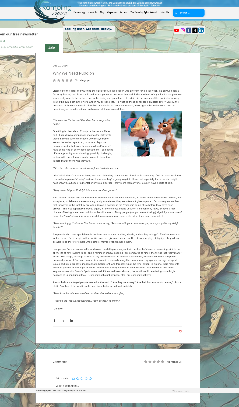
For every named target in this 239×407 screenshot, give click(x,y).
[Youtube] (176, 30)
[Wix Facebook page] (188, 30)
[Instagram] (182, 30)
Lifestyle (58, 308)
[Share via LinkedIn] (71, 320)
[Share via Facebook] (54, 320)
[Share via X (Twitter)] (63, 320)
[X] (195, 30)
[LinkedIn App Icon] (201, 30)
